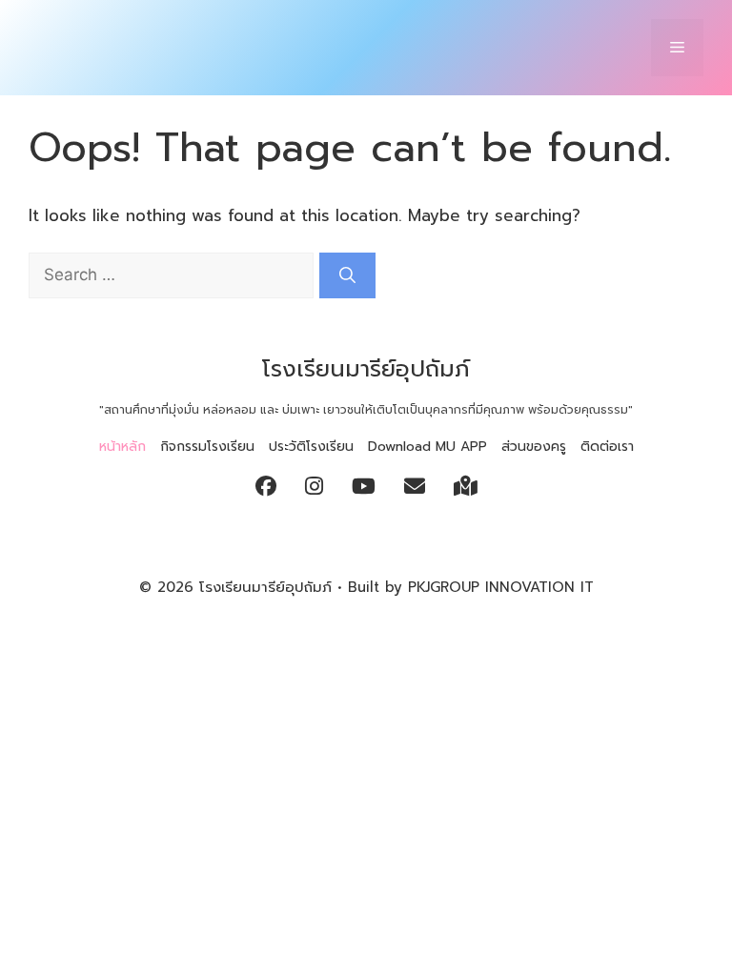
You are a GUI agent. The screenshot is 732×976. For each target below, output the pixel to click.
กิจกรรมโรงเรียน (207, 447)
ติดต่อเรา (607, 447)
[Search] (347, 275)
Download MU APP (427, 447)
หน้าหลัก (122, 447)
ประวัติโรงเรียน (311, 447)
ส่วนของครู (533, 447)
